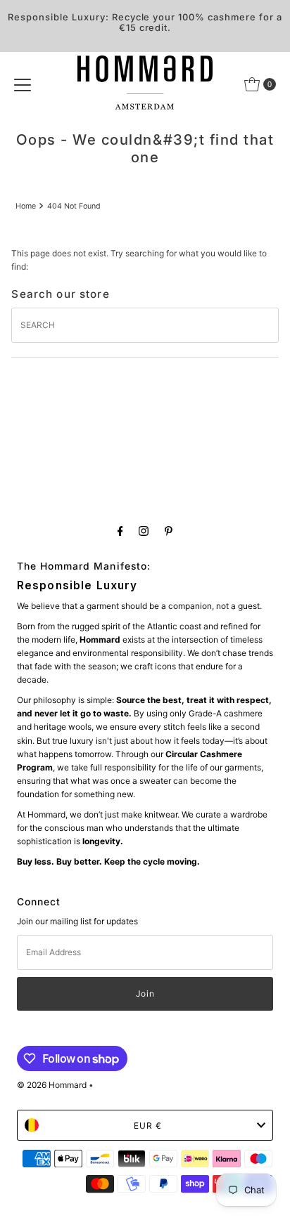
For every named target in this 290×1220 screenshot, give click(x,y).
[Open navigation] (23, 84)
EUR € (148, 1125)
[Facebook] (120, 530)
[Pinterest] (168, 530)
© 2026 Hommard (52, 1085)
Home (25, 206)
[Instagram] (144, 530)
